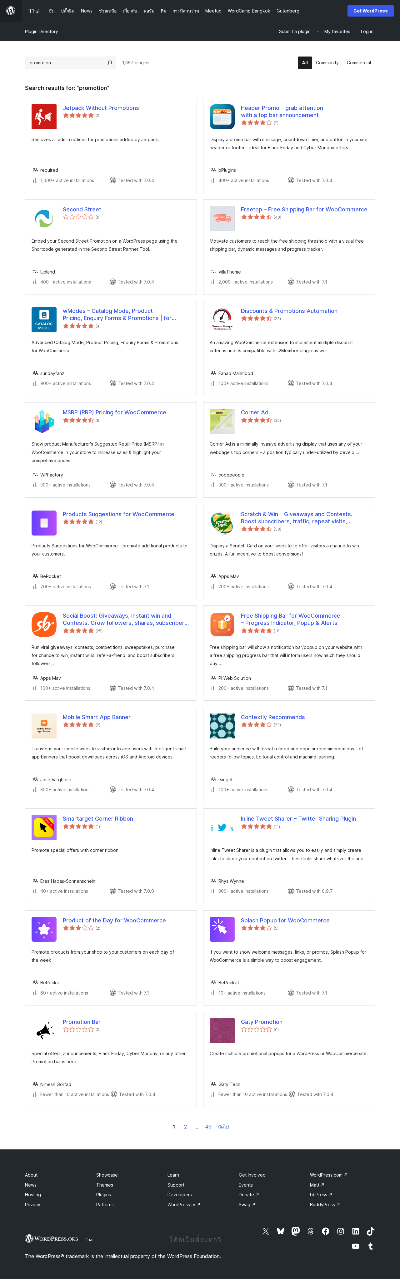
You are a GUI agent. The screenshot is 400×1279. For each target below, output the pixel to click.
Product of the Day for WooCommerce (114, 920)
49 (208, 1126)
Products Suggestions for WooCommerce (118, 514)
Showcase (107, 1175)
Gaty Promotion (261, 1022)
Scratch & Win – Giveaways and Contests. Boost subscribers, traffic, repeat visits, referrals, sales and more (296, 518)
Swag (247, 1204)
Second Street (82, 209)
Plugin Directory (41, 31)
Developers (180, 1194)
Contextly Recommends (273, 717)
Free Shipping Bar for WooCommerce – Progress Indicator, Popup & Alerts (290, 619)
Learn (173, 1175)
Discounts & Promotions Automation (289, 311)
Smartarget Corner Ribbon (98, 818)
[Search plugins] (109, 63)
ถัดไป (223, 1126)
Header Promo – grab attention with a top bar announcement (282, 111)
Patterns (105, 1204)
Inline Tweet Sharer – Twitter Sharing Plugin (298, 818)
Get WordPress (370, 10)
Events (246, 1185)
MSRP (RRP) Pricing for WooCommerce (114, 412)
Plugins (103, 1194)
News (31, 1185)
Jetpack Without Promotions (101, 108)
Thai (89, 1239)
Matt (317, 1185)
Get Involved (252, 1175)
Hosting (33, 1194)
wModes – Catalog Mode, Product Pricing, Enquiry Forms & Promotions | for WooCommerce (117, 315)
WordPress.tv (184, 1204)
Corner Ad (254, 412)
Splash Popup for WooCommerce (285, 920)
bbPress (321, 1194)
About (31, 1175)
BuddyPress (325, 1204)
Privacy (32, 1204)
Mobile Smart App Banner (97, 717)
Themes (104, 1185)
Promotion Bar (82, 1022)
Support (176, 1185)
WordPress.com (329, 1175)
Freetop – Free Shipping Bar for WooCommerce (304, 209)
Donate (249, 1194)
